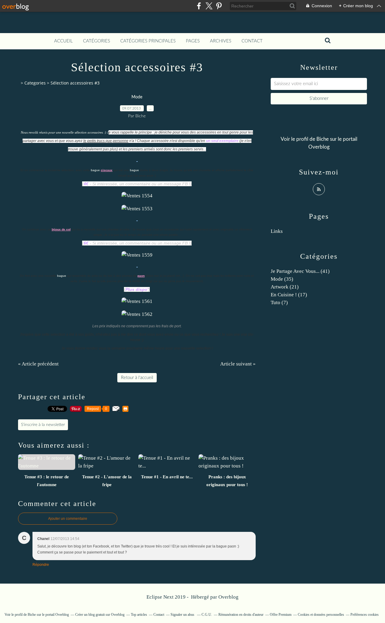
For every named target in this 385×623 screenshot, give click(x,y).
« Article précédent (38, 364)
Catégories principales (148, 41)
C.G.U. (207, 614)
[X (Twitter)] (209, 5)
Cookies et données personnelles (321, 614)
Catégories (96, 41)
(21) (285, 287)
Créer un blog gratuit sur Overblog (100, 614)
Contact (252, 41)
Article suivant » (238, 364)
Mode (136, 97)
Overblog (228, 597)
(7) (279, 302)
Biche (322, 139)
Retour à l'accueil (137, 377)
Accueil (63, 41)
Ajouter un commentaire (67, 519)
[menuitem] (63, 41)
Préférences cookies (364, 614)
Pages (193, 41)
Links (277, 231)
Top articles (139, 614)
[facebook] (199, 5)
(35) (282, 279)
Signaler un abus (183, 614)
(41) (300, 271)
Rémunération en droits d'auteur (240, 614)
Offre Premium (280, 614)
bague (95, 170)
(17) (289, 295)
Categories (35, 83)
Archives (220, 41)
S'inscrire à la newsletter (43, 425)
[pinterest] (219, 5)
